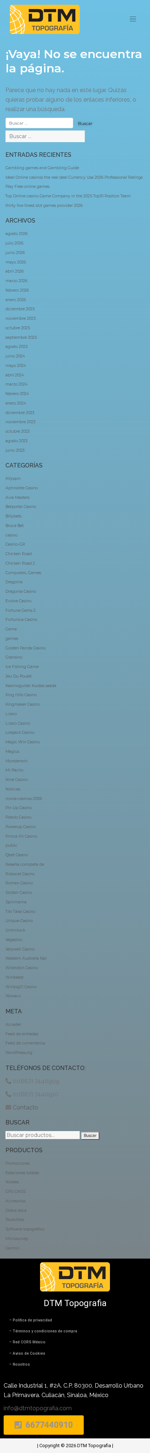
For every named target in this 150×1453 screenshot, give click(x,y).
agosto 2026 (16, 233)
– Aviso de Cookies (27, 1353)
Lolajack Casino (19, 732)
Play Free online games (27, 186)
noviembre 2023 (20, 422)
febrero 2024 (17, 393)
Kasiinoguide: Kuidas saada (30, 685)
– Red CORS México (27, 1342)
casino (11, 535)
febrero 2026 (17, 290)
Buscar (90, 1135)
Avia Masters (17, 497)
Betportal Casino (20, 506)
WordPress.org (18, 1052)
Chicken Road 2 (20, 563)
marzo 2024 (16, 384)
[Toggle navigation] (133, 19)
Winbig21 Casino (21, 987)
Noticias (12, 789)
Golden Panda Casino (25, 648)
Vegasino (13, 939)
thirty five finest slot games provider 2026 (44, 205)
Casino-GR (15, 544)
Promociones (17, 1163)
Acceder (13, 1024)
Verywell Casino (20, 949)
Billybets (13, 516)
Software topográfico (24, 1229)
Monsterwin (16, 761)
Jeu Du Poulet (18, 676)
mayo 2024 (15, 365)
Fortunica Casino (21, 619)
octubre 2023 (17, 431)
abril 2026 (14, 271)
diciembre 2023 (19, 412)
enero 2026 (15, 299)
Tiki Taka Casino (20, 911)
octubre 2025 (17, 328)
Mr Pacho (14, 770)
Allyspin (13, 478)
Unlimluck (15, 930)
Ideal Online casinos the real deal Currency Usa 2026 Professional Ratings (74, 177)
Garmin (12, 1248)
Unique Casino (19, 920)
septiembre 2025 (21, 337)
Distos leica (16, 1210)
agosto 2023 (16, 441)
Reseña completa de (24, 864)
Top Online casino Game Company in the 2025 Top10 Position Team (68, 196)
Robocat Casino (20, 874)
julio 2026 (14, 243)
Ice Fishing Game (22, 666)
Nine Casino (16, 779)
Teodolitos (14, 1219)
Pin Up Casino (18, 807)
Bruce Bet (14, 525)
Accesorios (15, 1201)
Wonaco (13, 996)
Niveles (12, 1182)
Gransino (13, 657)
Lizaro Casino (17, 723)
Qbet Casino (16, 855)
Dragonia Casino (20, 591)
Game (11, 629)
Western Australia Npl (26, 958)
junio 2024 (15, 356)
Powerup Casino (20, 826)
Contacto (25, 1107)
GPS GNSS (15, 1191)
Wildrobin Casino (21, 967)
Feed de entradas (21, 1034)
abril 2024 (14, 375)
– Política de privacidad (30, 1320)
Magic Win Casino (22, 742)
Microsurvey (16, 1238)
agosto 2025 (16, 346)
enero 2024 (15, 403)
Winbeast (14, 977)
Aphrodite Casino (21, 488)
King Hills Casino (21, 695)
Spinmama (16, 902)
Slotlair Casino (18, 892)
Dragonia (14, 582)
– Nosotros (19, 1364)
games (11, 638)
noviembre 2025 (20, 318)
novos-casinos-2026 (23, 798)
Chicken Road (18, 553)
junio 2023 (14, 450)
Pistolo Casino (18, 817)
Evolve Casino (18, 601)
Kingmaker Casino (22, 704)
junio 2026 (15, 252)
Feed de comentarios (25, 1043)
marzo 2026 (16, 280)
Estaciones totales (22, 1173)
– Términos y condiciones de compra (43, 1331)
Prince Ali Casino (21, 836)
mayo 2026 (15, 262)
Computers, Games (23, 572)
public (11, 845)
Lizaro (11, 714)
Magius (12, 751)
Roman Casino (19, 883)
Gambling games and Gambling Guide (42, 168)
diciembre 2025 (20, 309)
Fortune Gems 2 (20, 610)
